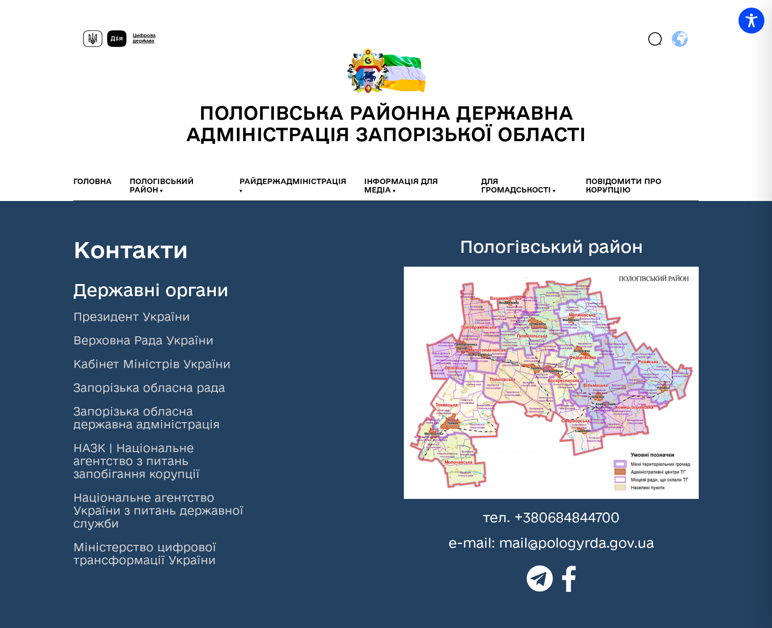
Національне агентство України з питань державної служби (158, 510)
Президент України (131, 316)
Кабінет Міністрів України (152, 363)
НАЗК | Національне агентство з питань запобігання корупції (136, 460)
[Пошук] (655, 39)
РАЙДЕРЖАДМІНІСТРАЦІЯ (292, 181)
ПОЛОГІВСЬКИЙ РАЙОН (162, 185)
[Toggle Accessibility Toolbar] (751, 20)
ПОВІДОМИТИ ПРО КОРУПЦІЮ (623, 185)
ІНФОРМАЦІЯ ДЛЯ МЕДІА (401, 185)
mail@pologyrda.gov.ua (576, 542)
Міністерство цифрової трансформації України (144, 553)
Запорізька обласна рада (149, 387)
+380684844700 (567, 517)
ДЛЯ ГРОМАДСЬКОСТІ (516, 185)
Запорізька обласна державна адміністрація (146, 418)
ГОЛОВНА (92, 181)
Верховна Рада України (143, 340)
